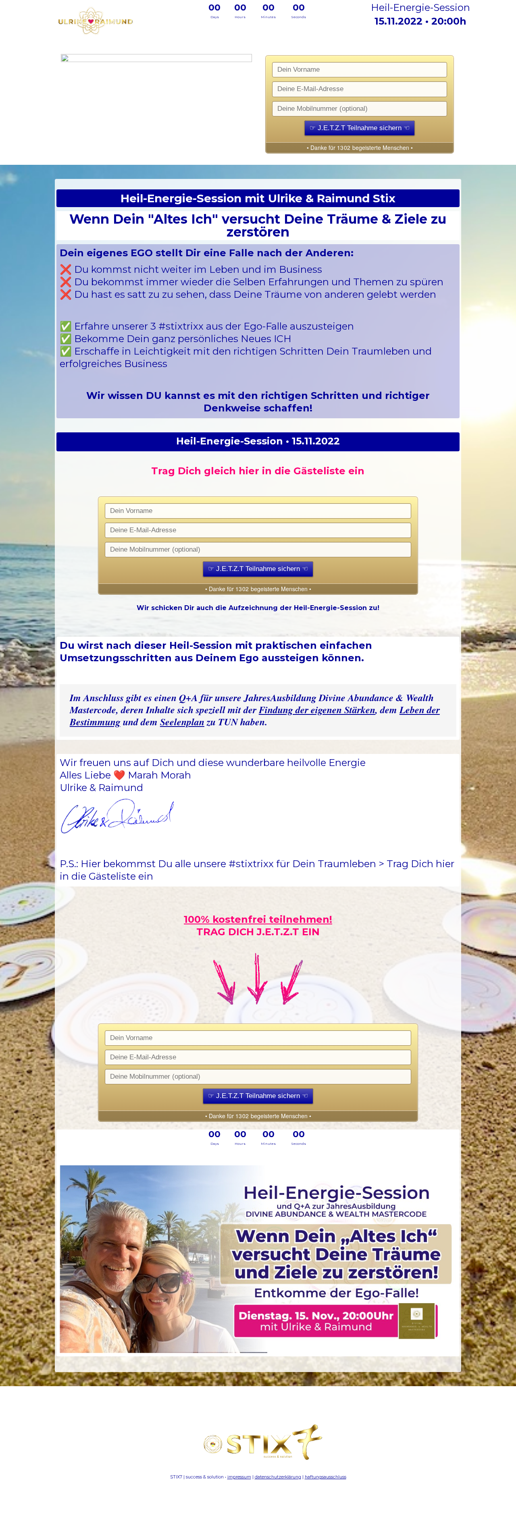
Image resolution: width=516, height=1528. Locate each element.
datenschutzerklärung (278, 1477)
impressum (239, 1477)
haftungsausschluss (325, 1477)
